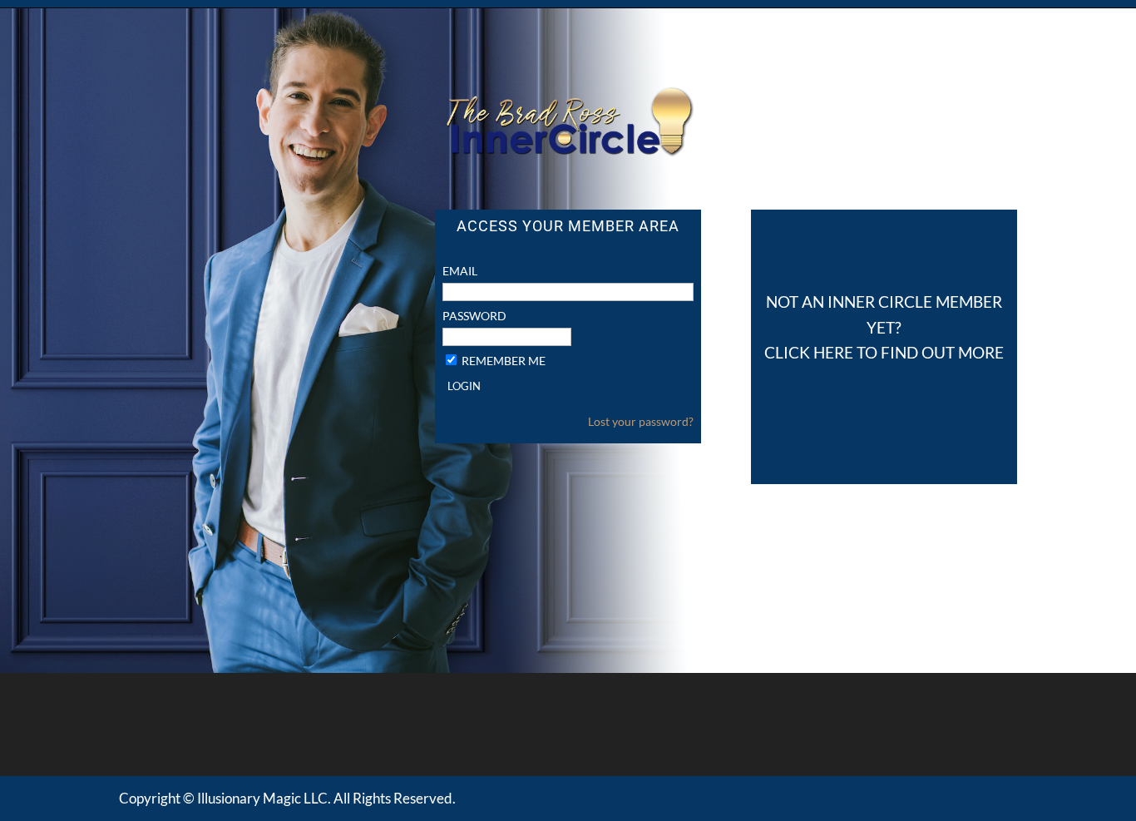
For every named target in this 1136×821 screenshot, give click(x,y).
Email (459, 271)
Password (474, 316)
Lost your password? (641, 421)
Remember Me (504, 361)
